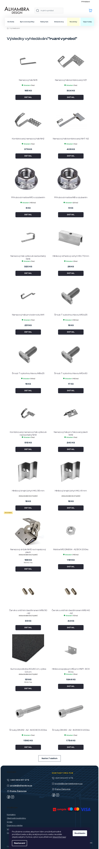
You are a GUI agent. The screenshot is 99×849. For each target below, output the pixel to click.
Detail (28, 97)
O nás (9, 822)
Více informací (59, 837)
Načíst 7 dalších (49, 758)
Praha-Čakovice (18, 791)
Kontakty (11, 815)
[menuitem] (11, 22)
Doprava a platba (15, 825)
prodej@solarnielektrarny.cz (69, 784)
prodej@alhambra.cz (21, 785)
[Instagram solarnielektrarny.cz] (57, 796)
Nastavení (19, 843)
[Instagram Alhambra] (12, 798)
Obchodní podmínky (16, 818)
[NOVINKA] (28, 531)
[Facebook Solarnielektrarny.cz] (53, 796)
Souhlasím (79, 833)
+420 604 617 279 (19, 780)
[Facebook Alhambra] (8, 798)
